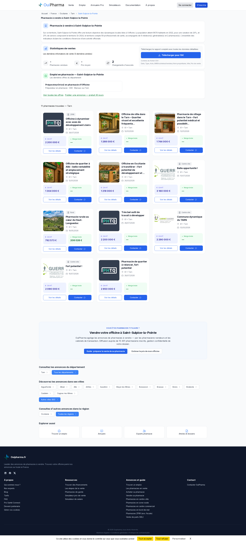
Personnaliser (179, 538)
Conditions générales (119, 533)
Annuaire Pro (97, 5)
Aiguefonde (46, 387)
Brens (175, 387)
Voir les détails (55, 151)
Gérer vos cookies (12, 510)
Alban (62, 387)
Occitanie (45, 414)
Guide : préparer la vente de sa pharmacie (106, 351)
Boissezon (143, 387)
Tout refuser (162, 538)
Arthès (88, 387)
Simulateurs (114, 5)
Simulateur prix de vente (75, 495)
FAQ (6, 499)
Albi (75, 387)
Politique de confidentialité (139, 533)
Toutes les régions (66, 414)
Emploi (82, 5)
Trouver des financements (76, 485)
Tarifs (6, 495)
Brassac (160, 387)
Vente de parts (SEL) (135, 517)
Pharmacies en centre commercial (140, 506)
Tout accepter (145, 538)
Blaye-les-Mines (123, 387)
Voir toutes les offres (53, 95)
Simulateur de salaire (74, 499)
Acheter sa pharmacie (135, 492)
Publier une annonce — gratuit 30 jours (84, 95)
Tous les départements (63, 372)
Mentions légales (103, 533)
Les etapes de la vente (75, 488)
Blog (6, 492)
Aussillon (103, 387)
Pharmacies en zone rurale (137, 503)
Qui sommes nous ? (12, 485)
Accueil (45, 13)
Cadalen (44, 393)
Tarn (43, 372)
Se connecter (185, 5)
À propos (150, 5)
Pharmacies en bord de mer (138, 510)
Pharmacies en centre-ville (137, 499)
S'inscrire (201, 5)
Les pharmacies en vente (136, 488)
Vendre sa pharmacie (135, 495)
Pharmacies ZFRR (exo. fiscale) (139, 513)
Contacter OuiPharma (196, 485)
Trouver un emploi (134, 485)
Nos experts (9, 488)
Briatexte (190, 387)
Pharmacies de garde (74, 492)
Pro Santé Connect (12, 503)
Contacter (78, 151)
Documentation (133, 5)
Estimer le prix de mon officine (145, 351)
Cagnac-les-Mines (65, 393)
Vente (71, 5)
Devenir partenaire (12, 506)
